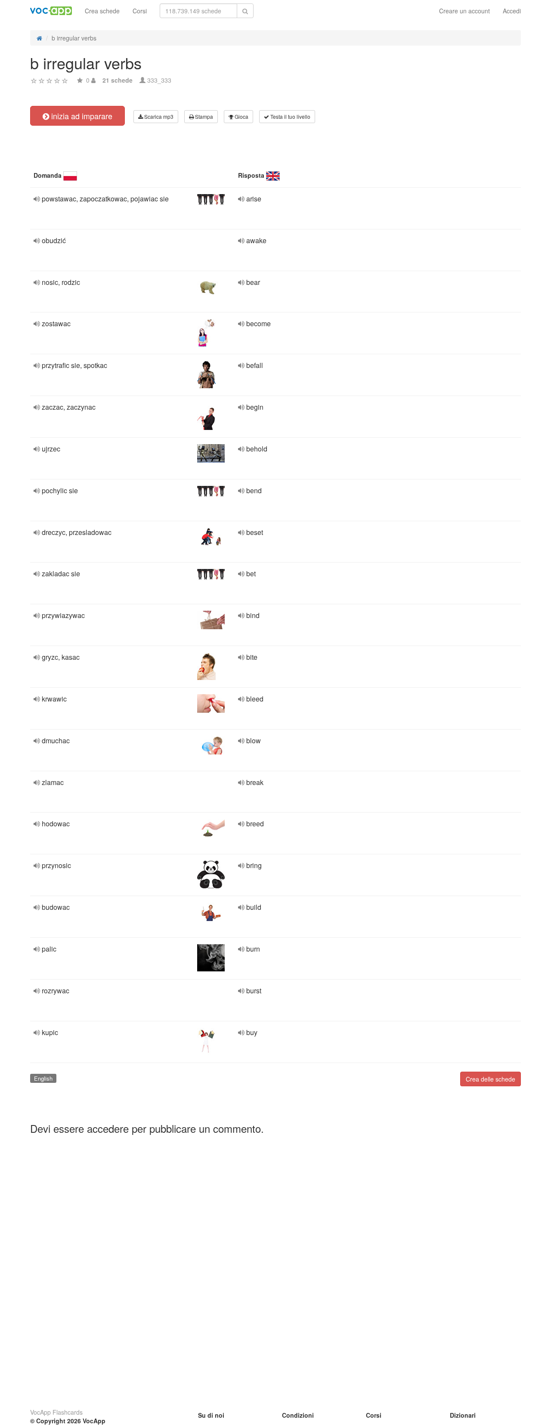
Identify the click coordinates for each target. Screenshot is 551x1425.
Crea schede (102, 10)
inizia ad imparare (80, 115)
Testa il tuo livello (289, 116)
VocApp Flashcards (56, 1412)
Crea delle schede (490, 1079)
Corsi (140, 10)
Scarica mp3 (158, 116)
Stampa (203, 116)
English (43, 1078)
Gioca (240, 116)
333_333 (159, 80)
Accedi (512, 10)
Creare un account (464, 10)
